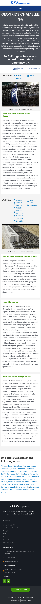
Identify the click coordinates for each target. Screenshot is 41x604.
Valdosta (18, 489)
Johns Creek (6, 476)
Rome (21, 484)
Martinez (26, 479)
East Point (19, 474)
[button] (20, 8)
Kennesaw (16, 476)
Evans (26, 474)
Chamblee (21, 469)
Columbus (5, 471)
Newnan (4, 482)
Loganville (35, 476)
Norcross (11, 482)
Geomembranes (9, 537)
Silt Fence (6, 534)
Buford (13, 469)
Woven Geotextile (9, 525)
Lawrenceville (25, 476)
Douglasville (32, 471)
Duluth (3, 474)
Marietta (18, 479)
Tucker (11, 489)
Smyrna (19, 487)
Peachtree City (22, 482)
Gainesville (33, 474)
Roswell (27, 484)
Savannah (11, 487)
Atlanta (26, 466)
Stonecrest (34, 487)
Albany (3, 466)
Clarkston (30, 469)
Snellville (26, 487)
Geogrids (6, 531)
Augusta (32, 466)
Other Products (8, 543)
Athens (19, 466)
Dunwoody (11, 474)
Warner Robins (28, 489)
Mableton (5, 479)
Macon (12, 479)
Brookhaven (5, 469)
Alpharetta (11, 466)
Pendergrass (13, 484)
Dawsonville (22, 471)
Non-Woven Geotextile (11, 528)
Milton (32, 479)
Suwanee (4, 489)
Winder (4, 492)
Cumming (13, 471)
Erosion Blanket (8, 540)
